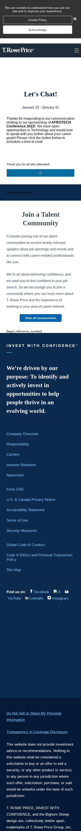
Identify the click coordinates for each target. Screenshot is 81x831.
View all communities (40, 318)
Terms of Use (17, 520)
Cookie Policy (37, 20)
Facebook (41, 592)
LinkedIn (36, 598)
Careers (12, 454)
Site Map (13, 570)
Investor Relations (21, 465)
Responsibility (17, 444)
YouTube (14, 598)
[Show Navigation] (76, 50)
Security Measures (21, 530)
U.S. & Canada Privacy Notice (30, 499)
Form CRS (15, 489)
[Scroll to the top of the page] (40, 173)
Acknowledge (38, 29)
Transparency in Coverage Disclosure (36, 732)
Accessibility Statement (25, 510)
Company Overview (22, 434)
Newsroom (15, 475)
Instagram (60, 598)
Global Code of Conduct (25, 545)
